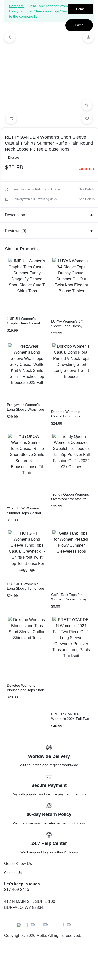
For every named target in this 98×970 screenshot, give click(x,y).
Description (15, 215)
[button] (86, 105)
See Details (87, 189)
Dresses (13, 157)
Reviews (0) (15, 231)
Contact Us (13, 873)
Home (80, 9)
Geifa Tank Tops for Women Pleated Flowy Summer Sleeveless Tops (71, 599)
